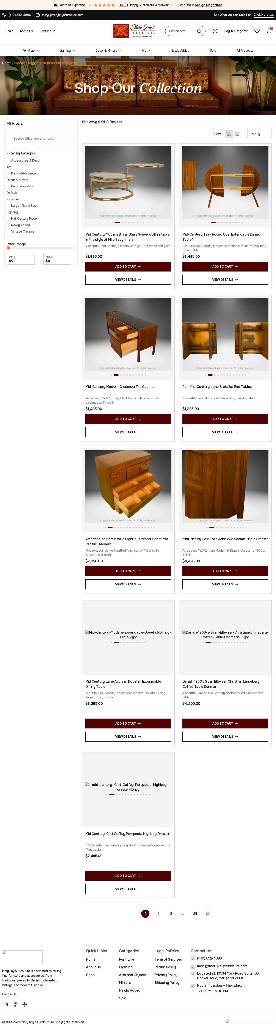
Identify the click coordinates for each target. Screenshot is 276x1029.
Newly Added (180, 50)
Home (9, 31)
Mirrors (125, 982)
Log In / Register (236, 31)
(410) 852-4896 (20, 15)
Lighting (65, 50)
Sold (213, 50)
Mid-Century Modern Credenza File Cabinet (120, 386)
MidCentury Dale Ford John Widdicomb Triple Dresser (225, 539)
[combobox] (183, 31)
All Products (245, 50)
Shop (90, 975)
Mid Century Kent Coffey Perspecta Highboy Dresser (127, 834)
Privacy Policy (166, 975)
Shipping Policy (167, 982)
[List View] (237, 134)
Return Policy (165, 967)
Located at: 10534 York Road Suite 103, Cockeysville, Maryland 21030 (228, 975)
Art (144, 50)
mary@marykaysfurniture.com (62, 15)
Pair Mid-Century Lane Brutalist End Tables (217, 386)
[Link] (34, 1004)
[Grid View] (229, 134)
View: (217, 134)
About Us (26, 31)
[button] (113, 222)
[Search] (199, 31)
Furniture (29, 50)
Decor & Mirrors (106, 50)
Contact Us (47, 31)
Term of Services (168, 959)
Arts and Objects (132, 975)
